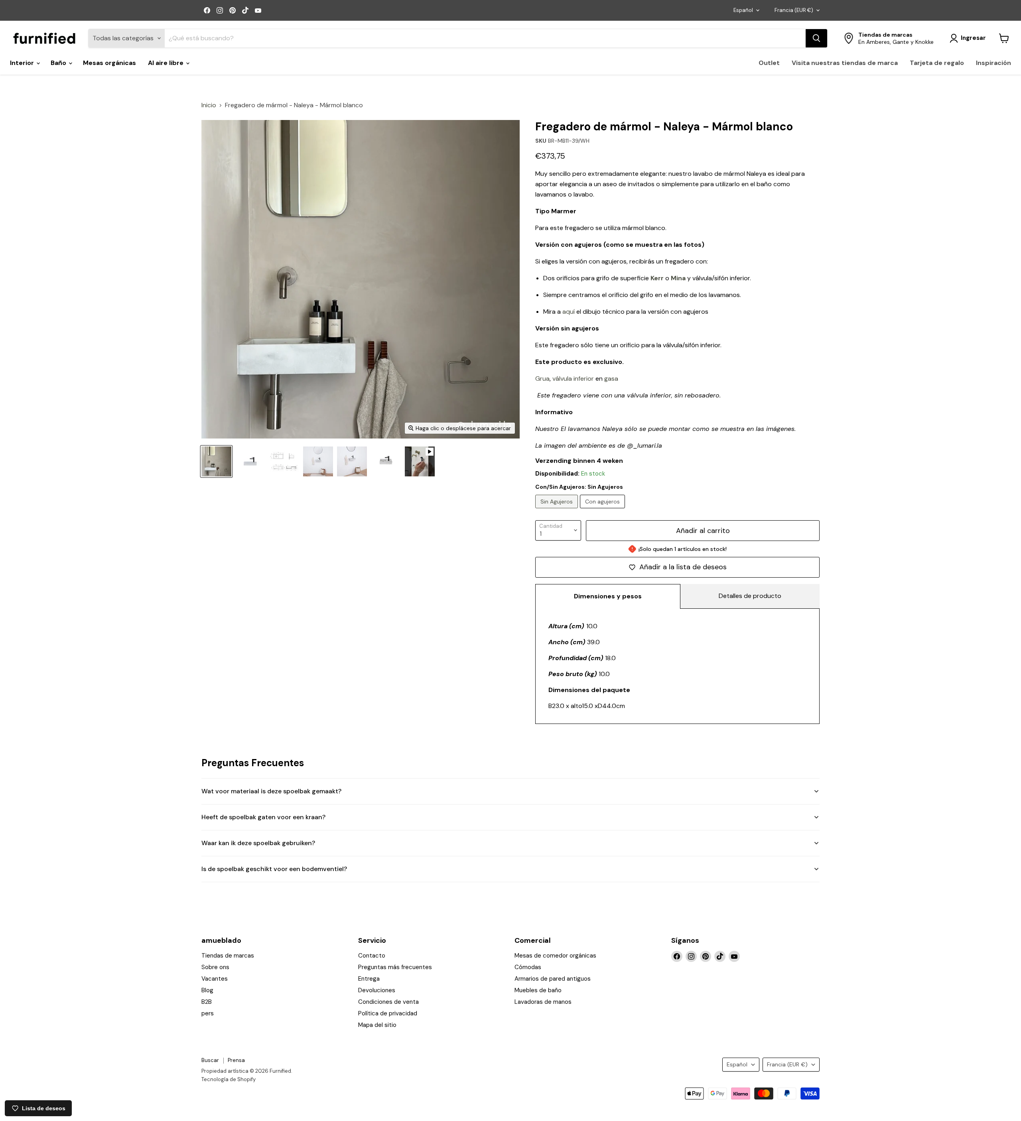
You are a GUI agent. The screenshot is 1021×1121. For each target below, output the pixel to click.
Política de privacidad (387, 1013)
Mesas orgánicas (109, 63)
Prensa (236, 1060)
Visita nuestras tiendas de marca (845, 63)
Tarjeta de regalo (937, 63)
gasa (611, 378)
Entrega (369, 979)
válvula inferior (573, 378)
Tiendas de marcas (227, 956)
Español (743, 10)
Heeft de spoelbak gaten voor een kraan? (263, 817)
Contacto (371, 956)
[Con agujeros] (603, 510)
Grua (542, 378)
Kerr (657, 278)
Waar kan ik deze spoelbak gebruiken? (258, 843)
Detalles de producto (750, 596)
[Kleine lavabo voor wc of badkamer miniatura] (386, 461)
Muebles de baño (538, 990)
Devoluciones (376, 990)
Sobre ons (215, 967)
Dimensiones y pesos (608, 596)
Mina (678, 278)
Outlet (769, 63)
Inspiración (993, 63)
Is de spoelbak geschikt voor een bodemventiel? (274, 869)
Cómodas (527, 967)
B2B (206, 1002)
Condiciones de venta (388, 1002)
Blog (207, 990)
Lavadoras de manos (543, 1002)
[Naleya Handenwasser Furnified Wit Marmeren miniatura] (216, 461)
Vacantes (214, 979)
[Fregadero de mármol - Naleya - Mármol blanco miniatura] (250, 461)
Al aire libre (166, 63)
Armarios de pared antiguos (552, 979)
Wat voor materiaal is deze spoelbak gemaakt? (271, 791)
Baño (59, 63)
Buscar (210, 1060)
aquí (568, 311)
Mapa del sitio (377, 1025)
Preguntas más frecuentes (395, 967)
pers (207, 1013)
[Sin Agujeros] (557, 510)
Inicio (208, 105)
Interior (22, 63)
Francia (794, 10)
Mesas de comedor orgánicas (555, 956)
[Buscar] (816, 38)
